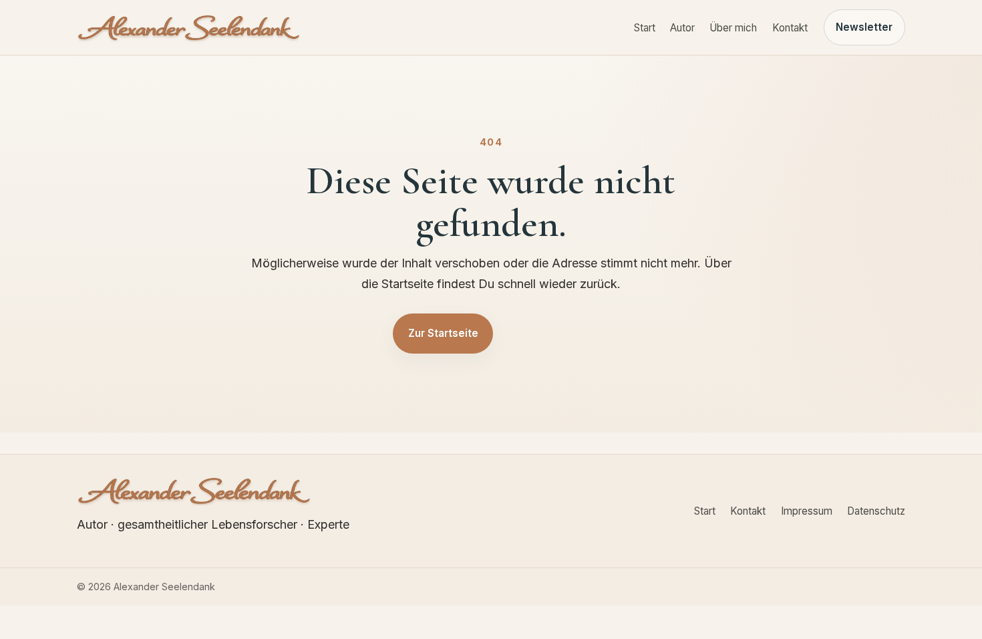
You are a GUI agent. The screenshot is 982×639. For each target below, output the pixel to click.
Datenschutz (876, 511)
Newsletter (864, 27)
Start (644, 27)
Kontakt (790, 27)
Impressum (806, 511)
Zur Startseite (443, 333)
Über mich (733, 27)
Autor (682, 27)
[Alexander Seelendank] (189, 27)
